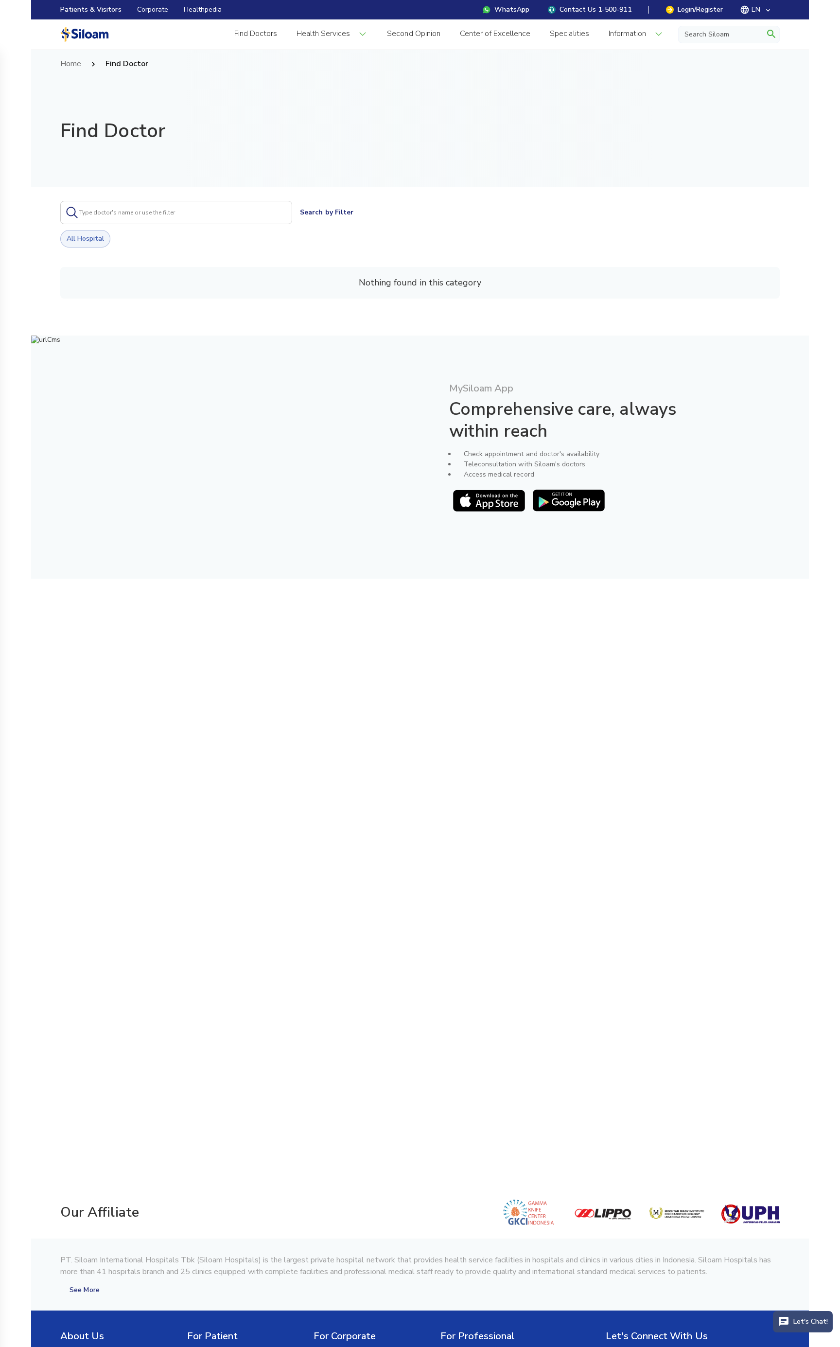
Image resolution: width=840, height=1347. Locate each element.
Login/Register (700, 9)
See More (84, 1289)
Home (70, 64)
